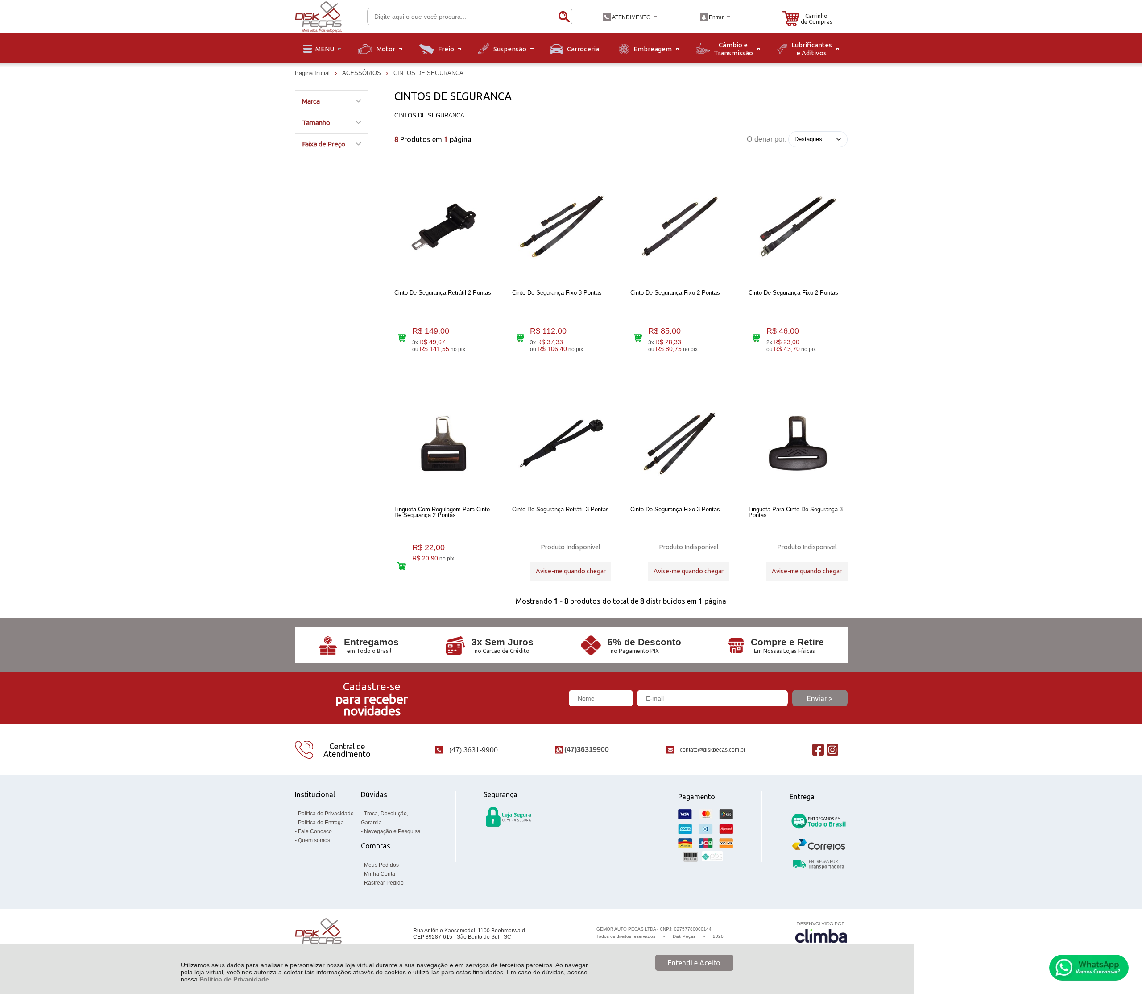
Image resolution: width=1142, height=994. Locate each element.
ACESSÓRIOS (362, 73)
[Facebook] (818, 750)
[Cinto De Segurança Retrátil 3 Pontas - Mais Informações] (561, 443)
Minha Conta (379, 874)
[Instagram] (832, 750)
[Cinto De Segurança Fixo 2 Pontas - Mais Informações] (679, 227)
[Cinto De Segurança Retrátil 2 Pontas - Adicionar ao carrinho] (401, 337)
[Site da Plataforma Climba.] (821, 934)
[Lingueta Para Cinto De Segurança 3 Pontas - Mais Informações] (798, 443)
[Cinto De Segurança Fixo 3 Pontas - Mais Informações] (561, 227)
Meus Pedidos (381, 865)
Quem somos (314, 840)
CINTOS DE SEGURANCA (428, 73)
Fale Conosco (315, 831)
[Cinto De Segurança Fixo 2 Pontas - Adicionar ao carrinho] (637, 337)
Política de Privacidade (234, 979)
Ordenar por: (766, 138)
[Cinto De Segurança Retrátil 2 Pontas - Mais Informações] (443, 227)
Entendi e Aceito (694, 963)
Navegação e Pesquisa (392, 831)
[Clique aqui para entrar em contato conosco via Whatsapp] (1089, 968)
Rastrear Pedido (384, 883)
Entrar (716, 17)
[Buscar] (564, 16)
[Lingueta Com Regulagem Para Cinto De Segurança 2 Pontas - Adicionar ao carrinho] (401, 566)
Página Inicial (313, 73)
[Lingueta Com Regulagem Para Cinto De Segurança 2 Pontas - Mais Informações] (443, 443)
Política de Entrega (321, 822)
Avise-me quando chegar (571, 571)
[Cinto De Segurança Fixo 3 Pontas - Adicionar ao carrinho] (519, 337)
